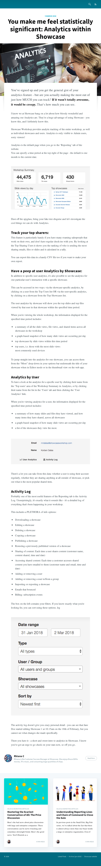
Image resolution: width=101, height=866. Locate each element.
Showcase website (90, 856)
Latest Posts (62, 856)
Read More (91, 758)
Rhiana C (19, 756)
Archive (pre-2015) (75, 856)
